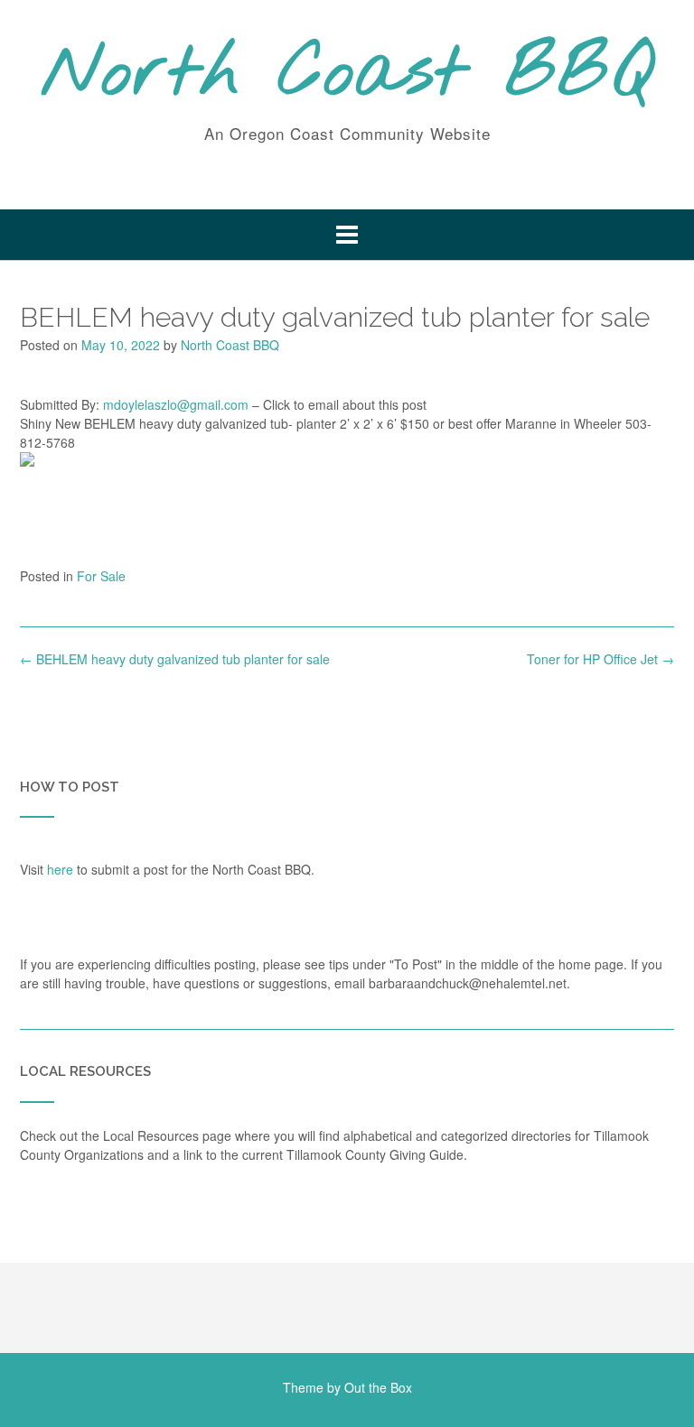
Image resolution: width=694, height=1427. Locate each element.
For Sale (101, 576)
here (60, 869)
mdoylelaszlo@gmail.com (176, 404)
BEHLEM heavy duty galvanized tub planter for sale (175, 659)
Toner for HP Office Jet (600, 659)
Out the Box (378, 1387)
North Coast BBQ (347, 75)
